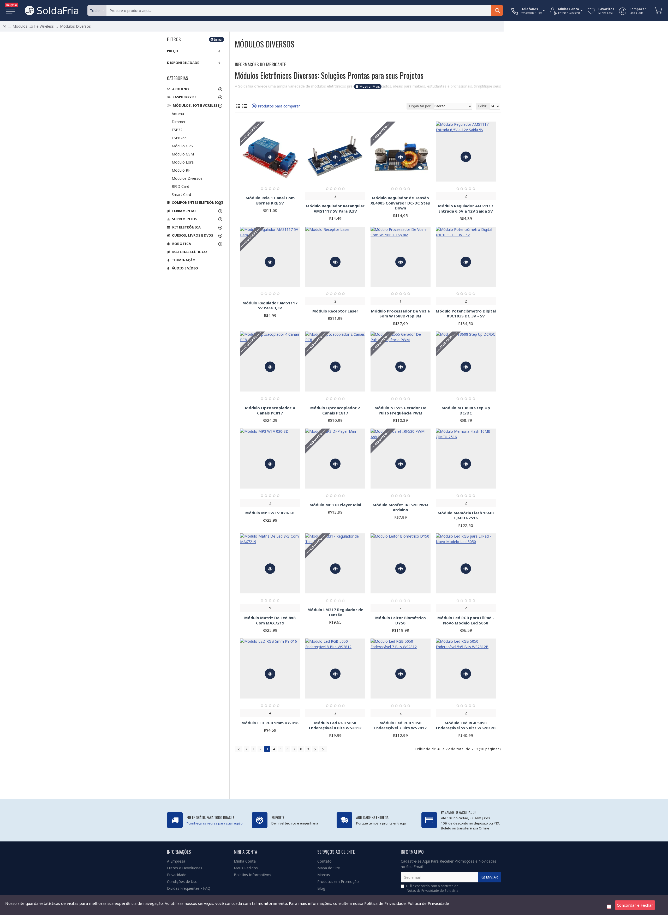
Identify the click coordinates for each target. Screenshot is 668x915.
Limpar (218, 39)
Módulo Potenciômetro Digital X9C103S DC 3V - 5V (466, 314)
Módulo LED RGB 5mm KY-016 (270, 722)
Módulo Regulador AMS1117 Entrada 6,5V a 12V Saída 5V (465, 208)
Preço (172, 51)
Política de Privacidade (428, 903)
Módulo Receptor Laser (335, 311)
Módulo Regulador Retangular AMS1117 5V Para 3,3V (335, 208)
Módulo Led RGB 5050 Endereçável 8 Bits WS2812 (335, 725)
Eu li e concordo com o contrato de (432, 888)
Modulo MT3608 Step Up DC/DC (466, 410)
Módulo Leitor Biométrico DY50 (400, 620)
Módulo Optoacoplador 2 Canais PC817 (335, 410)
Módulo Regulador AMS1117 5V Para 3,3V (269, 305)
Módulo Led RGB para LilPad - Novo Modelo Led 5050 (465, 620)
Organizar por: (420, 106)
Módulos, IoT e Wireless (33, 26)
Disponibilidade (183, 62)
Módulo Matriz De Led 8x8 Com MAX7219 (270, 620)
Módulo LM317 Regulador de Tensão (335, 612)
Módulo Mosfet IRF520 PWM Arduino (400, 507)
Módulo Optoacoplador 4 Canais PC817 (270, 410)
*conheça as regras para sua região (215, 823)
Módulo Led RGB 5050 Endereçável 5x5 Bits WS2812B (466, 725)
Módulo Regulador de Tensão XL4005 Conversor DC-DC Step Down (400, 202)
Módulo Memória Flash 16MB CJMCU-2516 (466, 515)
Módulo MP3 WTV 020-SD (270, 512)
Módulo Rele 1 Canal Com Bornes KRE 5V (270, 200)
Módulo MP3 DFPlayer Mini (335, 504)
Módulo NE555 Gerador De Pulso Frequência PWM (400, 410)
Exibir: (482, 106)
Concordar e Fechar (635, 905)
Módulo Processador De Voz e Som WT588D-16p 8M (400, 314)
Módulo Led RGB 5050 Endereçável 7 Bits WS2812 (400, 725)
